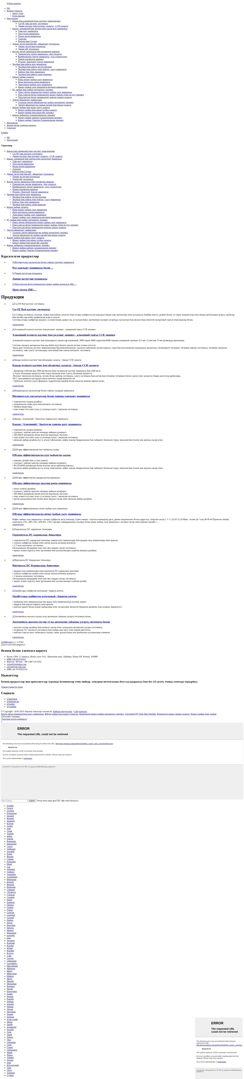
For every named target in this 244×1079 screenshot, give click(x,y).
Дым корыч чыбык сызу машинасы (35, 84)
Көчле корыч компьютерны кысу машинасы (22, 714)
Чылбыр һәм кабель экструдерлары (35, 67)
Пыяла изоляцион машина (30, 59)
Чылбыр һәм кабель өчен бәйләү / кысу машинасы (42, 69)
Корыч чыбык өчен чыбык (203, 714)
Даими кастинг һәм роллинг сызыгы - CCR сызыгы (43, 26)
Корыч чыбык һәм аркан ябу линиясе (36, 112)
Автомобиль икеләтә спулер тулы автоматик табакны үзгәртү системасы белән (61, 621)
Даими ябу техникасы (28, 49)
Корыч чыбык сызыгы (23, 77)
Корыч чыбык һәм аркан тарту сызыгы (31, 107)
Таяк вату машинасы (28, 31)
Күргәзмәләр (18, 16)
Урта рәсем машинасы (28, 34)
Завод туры (17, 13)
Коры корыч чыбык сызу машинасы (35, 79)
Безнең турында (14, 11)
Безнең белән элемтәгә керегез (21, 125)
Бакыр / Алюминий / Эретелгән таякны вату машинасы (46, 424)
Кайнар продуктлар (62, 711)
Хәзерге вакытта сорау (12, 687)
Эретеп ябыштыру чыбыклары (27, 100)
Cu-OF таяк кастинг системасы (33, 23)
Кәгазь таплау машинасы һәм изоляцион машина (36, 51)
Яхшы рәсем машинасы (29, 36)
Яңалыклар (12, 123)
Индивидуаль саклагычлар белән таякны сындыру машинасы (51, 396)
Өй (8, 8)
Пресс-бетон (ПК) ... (24, 289)
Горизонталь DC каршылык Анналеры (36, 534)
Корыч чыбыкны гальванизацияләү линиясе (33, 115)
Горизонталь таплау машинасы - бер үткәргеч (40, 54)
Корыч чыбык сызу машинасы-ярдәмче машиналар (42, 87)
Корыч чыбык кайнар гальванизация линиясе (40, 117)
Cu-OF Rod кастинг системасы (31, 309)
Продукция (12, 18)
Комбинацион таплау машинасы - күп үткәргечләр (42, 56)
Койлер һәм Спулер (27, 41)
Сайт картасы (80, 711)
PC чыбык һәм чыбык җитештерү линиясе (32, 89)
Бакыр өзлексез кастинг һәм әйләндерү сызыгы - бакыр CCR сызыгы (55, 365)
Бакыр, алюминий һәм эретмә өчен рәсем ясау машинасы (39, 28)
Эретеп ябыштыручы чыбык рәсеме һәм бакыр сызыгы (44, 105)
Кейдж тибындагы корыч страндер (61, 714)
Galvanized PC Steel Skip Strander (140, 714)
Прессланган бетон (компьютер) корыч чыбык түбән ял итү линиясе (51, 95)
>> (15, 642)
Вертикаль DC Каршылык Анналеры (35, 565)
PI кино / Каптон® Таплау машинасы (36, 61)
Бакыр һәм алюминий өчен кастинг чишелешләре (36, 21)
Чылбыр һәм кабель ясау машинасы (29, 64)
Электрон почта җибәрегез (14, 719)
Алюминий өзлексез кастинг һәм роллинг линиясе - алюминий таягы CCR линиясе (63, 334)
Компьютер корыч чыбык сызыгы (173, 714)
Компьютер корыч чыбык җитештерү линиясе (101, 714)
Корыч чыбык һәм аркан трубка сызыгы (37, 110)
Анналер (22, 39)
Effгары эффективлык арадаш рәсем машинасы (42, 483)
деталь (21, 324)
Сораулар (11, 128)
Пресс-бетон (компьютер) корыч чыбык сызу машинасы (45, 92)
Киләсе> (10, 642)
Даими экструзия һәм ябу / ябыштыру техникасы (35, 44)
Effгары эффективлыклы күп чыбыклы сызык (41, 455)
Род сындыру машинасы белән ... (32, 267)
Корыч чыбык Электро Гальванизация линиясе (41, 120)
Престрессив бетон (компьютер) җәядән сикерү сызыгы (45, 97)
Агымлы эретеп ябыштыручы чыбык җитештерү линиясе (46, 102)
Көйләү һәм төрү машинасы (31, 72)
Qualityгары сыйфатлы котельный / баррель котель (44, 596)
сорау (15, 324)
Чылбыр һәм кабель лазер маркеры (35, 74)
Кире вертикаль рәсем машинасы (34, 82)
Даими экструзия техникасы (31, 46)
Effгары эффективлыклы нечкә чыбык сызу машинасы (46, 514)
